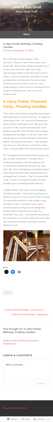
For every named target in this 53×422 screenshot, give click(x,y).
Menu (26, 34)
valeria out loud (26, 7)
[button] (14, 245)
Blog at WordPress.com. (14, 408)
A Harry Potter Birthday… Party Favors (24, 310)
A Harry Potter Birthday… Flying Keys (29, 314)
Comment (41, 383)
